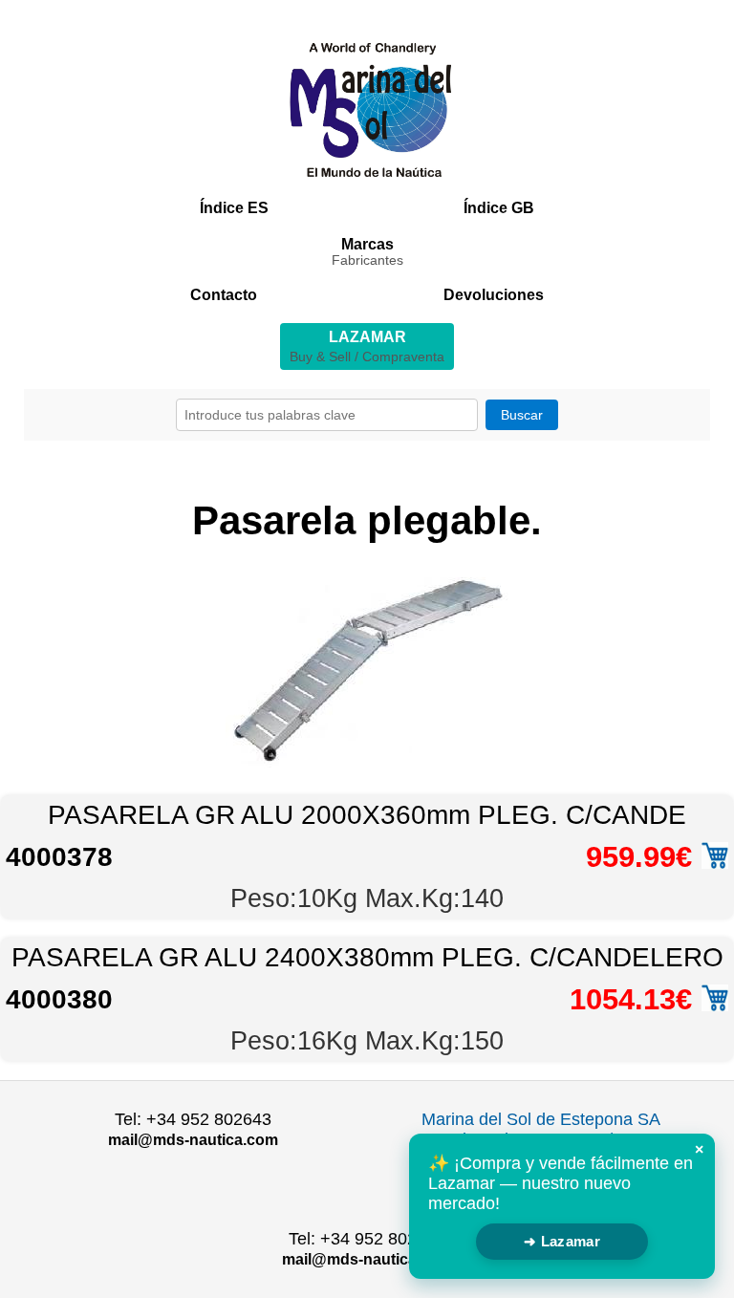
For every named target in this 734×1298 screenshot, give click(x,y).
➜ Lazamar (562, 1241)
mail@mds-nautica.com (193, 1140)
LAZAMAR (367, 346)
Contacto (223, 295)
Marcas (367, 252)
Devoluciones (493, 295)
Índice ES (234, 208)
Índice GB (499, 208)
